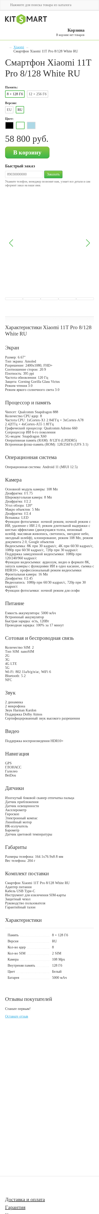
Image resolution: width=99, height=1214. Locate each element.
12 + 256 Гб (37, 94)
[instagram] (26, 1186)
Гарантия (15, 1207)
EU (9, 110)
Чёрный (9, 125)
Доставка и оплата (25, 1199)
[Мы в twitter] (37, 1186)
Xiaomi (18, 47)
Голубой (31, 125)
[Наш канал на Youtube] (12, 1186)
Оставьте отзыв (16, 1016)
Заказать (53, 174)
